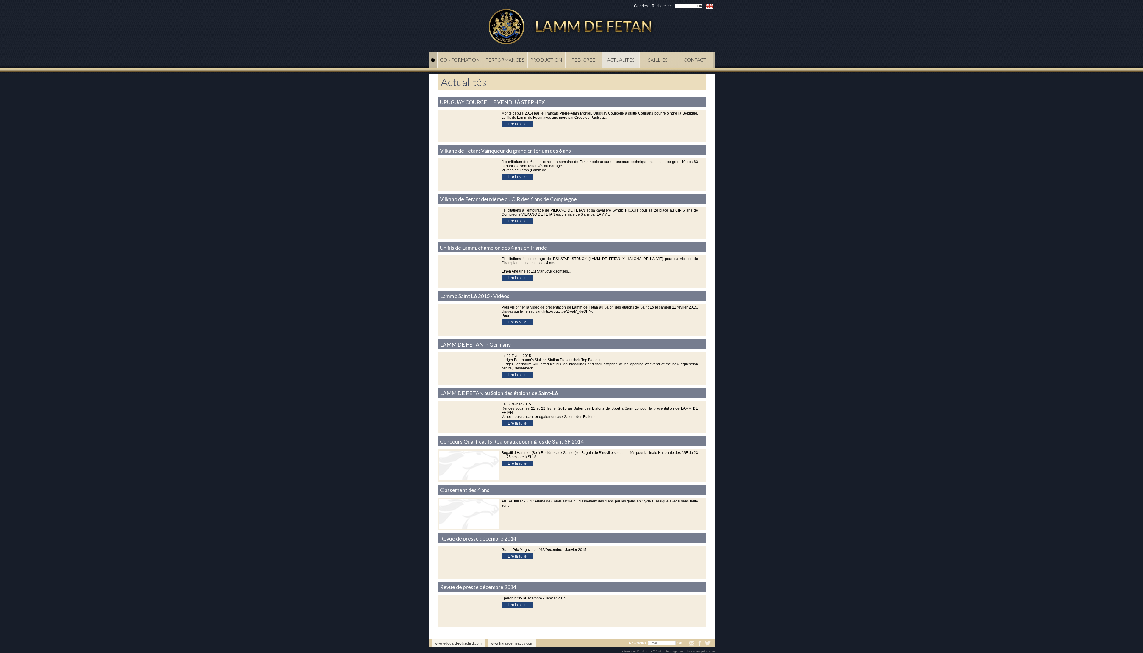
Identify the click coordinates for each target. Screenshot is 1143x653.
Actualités (621, 59)
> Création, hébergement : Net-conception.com (682, 651)
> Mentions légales (634, 651)
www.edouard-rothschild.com (458, 643)
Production (546, 59)
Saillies (658, 59)
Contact (695, 59)
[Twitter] (708, 643)
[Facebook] (700, 643)
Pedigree (583, 59)
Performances (504, 59)
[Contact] (692, 643)
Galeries (641, 6)
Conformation (460, 59)
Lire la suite (517, 124)
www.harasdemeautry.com (512, 643)
